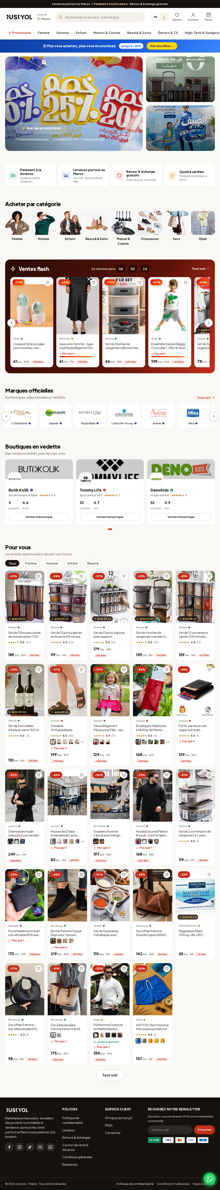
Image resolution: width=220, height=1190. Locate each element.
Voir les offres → (162, 46)
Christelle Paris (188, 925)
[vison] (150, 741)
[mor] (77, 841)
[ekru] (95, 1035)
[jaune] (156, 1040)
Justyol (55, 720)
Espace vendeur (204, 1183)
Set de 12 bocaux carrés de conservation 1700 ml (24, 636)
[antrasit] (53, 841)
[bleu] (22, 841)
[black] (53, 1035)
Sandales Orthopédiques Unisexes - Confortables (61, 732)
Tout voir (199, 268)
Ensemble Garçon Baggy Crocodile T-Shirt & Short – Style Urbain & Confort (169, 348)
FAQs (109, 1125)
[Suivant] (209, 323)
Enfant (81, 33)
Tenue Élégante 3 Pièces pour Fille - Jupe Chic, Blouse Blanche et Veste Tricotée (109, 732)
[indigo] (107, 1035)
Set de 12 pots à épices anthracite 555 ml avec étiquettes (66, 636)
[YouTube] (40, 1147)
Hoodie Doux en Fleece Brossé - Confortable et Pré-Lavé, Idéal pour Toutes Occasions (152, 837)
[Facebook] (9, 1147)
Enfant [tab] (72, 563)
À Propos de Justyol (118, 1118)
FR (155, 17)
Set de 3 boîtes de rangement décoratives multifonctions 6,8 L (121, 348)
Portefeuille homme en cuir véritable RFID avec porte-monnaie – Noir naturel (24, 937)
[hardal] (101, 1035)
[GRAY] (65, 941)
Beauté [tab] (93, 563)
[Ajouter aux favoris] (47, 282)
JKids (16, 338)
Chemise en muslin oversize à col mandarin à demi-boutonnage (24, 835)
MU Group (99, 826)
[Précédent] (11, 323)
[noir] (71, 741)
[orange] (150, 1040)
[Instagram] (19, 1147)
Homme (63, 33)
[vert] (144, 1040)
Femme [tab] (31, 563)
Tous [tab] (12, 563)
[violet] (101, 741)
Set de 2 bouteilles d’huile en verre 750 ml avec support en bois (23, 730)
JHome (109, 338)
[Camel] (71, 941)
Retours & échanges (76, 1137)
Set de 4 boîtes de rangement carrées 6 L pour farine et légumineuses (151, 638)
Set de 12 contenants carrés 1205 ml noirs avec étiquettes (193, 636)
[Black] (95, 841)
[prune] (138, 741)
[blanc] (65, 741)
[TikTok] (30, 1147)
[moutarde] (162, 1040)
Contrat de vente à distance (75, 1147)
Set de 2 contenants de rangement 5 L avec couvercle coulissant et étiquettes (195, 837)
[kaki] (156, 841)
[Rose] (95, 741)
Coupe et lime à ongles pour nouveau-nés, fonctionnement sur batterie (28, 350)
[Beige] (101, 841)
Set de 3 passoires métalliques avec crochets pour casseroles (106, 937)
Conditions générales (77, 1157)
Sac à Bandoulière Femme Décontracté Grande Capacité (65, 1029)
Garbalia (13, 925)
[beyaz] (59, 841)
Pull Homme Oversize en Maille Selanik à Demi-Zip (108, 1029)
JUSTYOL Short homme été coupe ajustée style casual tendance (152, 1029)
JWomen (64, 338)
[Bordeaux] (162, 741)
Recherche (69, 1164)
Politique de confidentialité (72, 1120)
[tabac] (77, 741)
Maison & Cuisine (106, 33)
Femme (44, 33)
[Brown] (59, 941)
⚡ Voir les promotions (41, 128)
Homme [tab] (52, 563)
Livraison (68, 1130)
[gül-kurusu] (65, 841)
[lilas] (144, 741)
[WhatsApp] (50, 1147)
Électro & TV (168, 33)
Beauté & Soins (139, 33)
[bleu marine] (59, 741)
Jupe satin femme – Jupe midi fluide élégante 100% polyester (77, 348)
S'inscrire (204, 1129)
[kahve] (71, 841)
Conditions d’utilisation (173, 1183)
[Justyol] (19, 17)
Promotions (21, 33)
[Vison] (53, 741)
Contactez (113, 1133)
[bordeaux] (138, 841)
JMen (96, 1019)
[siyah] (114, 1035)
